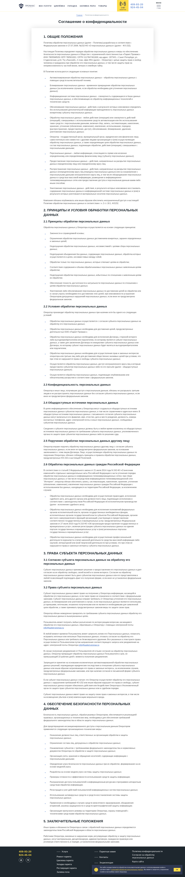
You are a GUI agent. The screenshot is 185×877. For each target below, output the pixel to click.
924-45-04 (137, 7)
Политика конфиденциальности (147, 851)
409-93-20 (137, 4)
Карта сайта (138, 862)
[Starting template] (27, 6)
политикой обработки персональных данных (127, 869)
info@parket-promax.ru (54, 628)
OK (177, 870)
